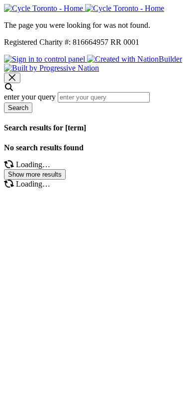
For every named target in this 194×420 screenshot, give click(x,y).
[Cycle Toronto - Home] (84, 8)
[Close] (12, 78)
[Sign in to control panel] (45, 59)
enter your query (30, 97)
